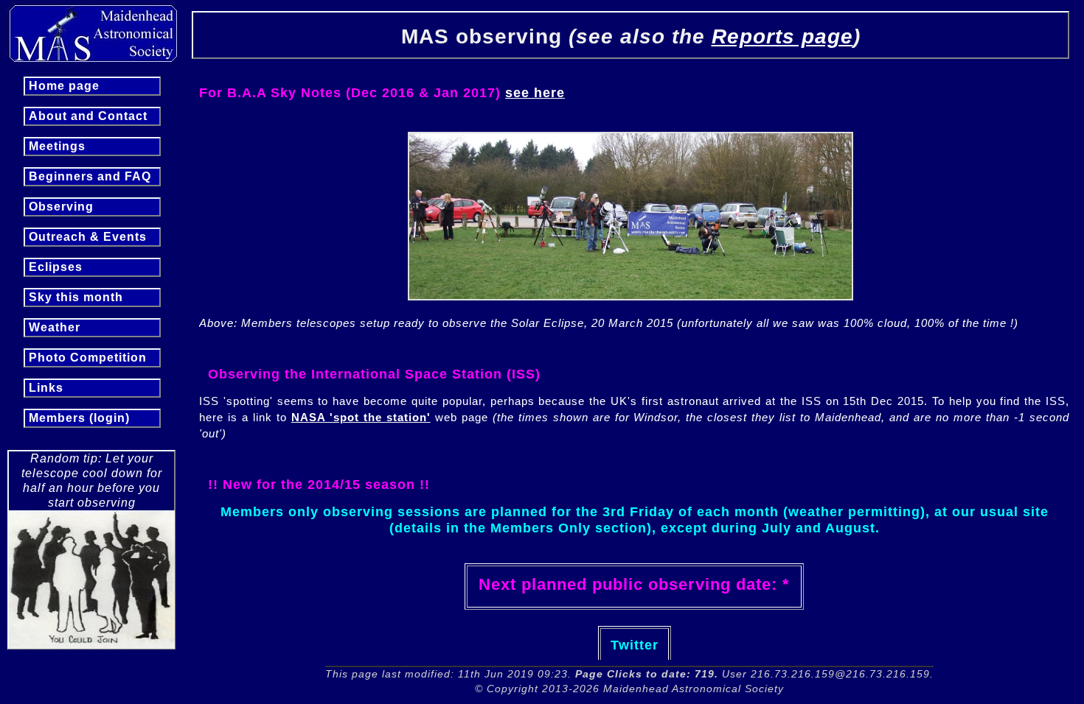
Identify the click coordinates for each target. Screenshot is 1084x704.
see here (535, 92)
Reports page (782, 36)
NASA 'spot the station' (361, 417)
